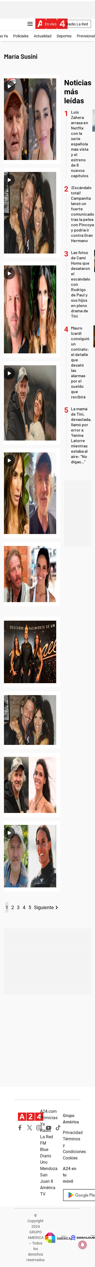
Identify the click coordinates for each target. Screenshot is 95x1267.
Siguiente (44, 907)
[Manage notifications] (82, 1245)
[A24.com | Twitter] (29, 1127)
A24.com (48, 1111)
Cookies (70, 1158)
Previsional (86, 36)
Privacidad (73, 1132)
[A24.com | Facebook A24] (20, 1127)
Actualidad (42, 36)
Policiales (20, 36)
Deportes (64, 36)
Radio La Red (77, 24)
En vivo (50, 24)
